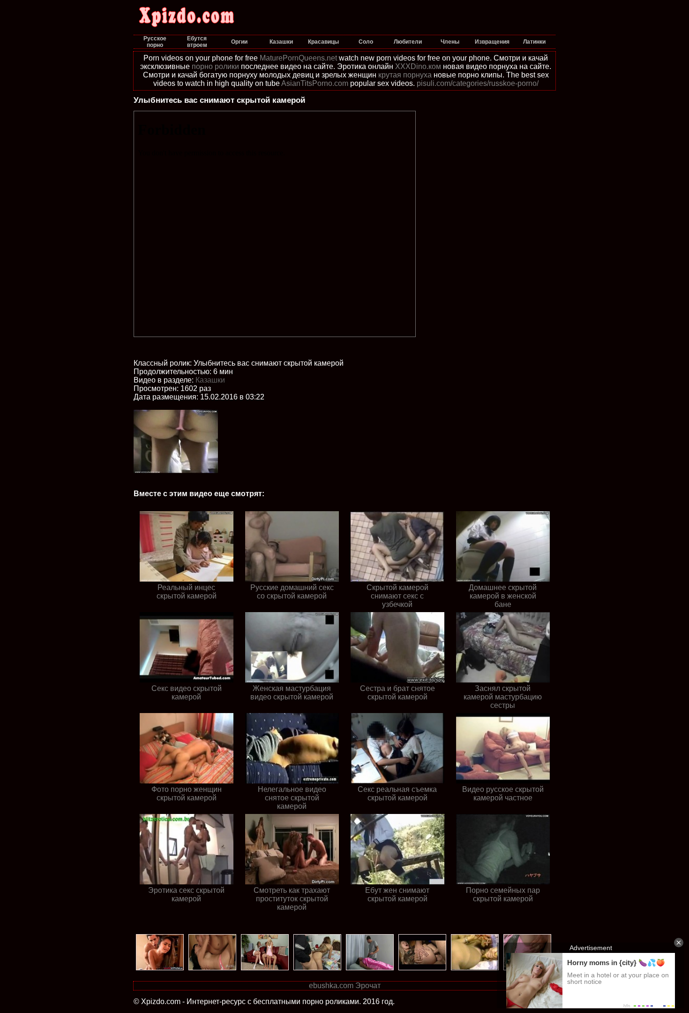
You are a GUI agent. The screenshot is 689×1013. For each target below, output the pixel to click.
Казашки (210, 380)
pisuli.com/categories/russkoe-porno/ (478, 83)
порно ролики (215, 66)
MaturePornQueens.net (298, 58)
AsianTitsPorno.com (314, 83)
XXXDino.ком (418, 66)
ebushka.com (331, 986)
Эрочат (368, 986)
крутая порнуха (405, 75)
